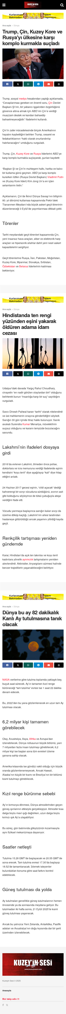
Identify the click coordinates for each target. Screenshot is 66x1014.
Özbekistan (8, 266)
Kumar (26, 424)
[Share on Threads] (59, 84)
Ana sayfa (6, 25)
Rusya (37, 153)
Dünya (16, 25)
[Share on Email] (48, 84)
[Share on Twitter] (18, 84)
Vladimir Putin (55, 177)
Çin (50, 103)
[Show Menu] (3, 5)
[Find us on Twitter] (7, 1005)
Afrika (32, 739)
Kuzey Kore (22, 153)
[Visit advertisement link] (33, 18)
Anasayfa (6, 990)
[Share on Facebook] (7, 84)
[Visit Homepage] (33, 5)
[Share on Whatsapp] (28, 84)
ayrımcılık (27, 559)
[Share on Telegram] (38, 84)
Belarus (23, 266)
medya (23, 98)
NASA (6, 679)
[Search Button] (62, 5)
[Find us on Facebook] (3, 1005)
